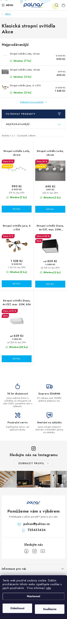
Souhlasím (49, 609)
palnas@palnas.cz (36, 524)
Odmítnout (17, 608)
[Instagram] (34, 551)
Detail (17, 209)
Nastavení (33, 596)
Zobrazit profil (31, 463)
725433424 (36, 530)
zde (48, 588)
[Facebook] (26, 551)
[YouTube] (43, 551)
